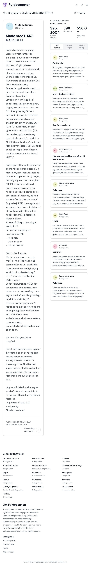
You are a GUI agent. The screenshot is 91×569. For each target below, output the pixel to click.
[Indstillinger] (82, 5)
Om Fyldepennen (14, 504)
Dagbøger (13, 13)
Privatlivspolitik (9, 540)
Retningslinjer (8, 537)
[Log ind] (76, 5)
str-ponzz (63, 245)
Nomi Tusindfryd (65, 149)
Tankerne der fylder (66, 183)
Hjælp (5, 548)
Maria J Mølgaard (65, 87)
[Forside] (4, 13)
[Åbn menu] (87, 5)
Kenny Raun (63, 56)
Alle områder (8, 552)
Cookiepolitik (8, 544)
